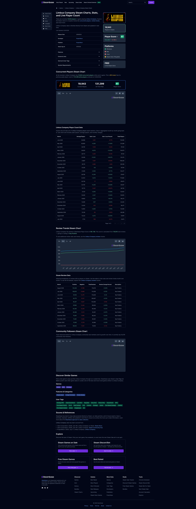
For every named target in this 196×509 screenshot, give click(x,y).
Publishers (110, 492)
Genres (109, 480)
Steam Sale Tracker (128, 480)
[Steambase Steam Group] (45, 487)
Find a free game (72, 467)
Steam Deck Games (96, 495)
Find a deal (72, 451)
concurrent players (85, 21)
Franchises (110, 495)
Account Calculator (144, 492)
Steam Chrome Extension (90, 2)
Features (60, 52)
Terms (91, 505)
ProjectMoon (79, 38)
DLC (75, 483)
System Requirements (64, 65)
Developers (110, 489)
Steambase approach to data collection (76, 419)
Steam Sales (79, 2)
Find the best (107, 467)
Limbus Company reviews (92, 236)
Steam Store (98, 426)
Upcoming (71, 2)
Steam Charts (78, 492)
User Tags (109, 486)
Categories (110, 483)
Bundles (76, 489)
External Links (62, 56)
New (66, 2)
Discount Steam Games (129, 483)
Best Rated (94, 480)
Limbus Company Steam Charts (84, 8)
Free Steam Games (128, 486)
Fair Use (97, 505)
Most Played (59, 2)
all (70, 93)
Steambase (44, 480)
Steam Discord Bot (144, 483)
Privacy (86, 505)
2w (59, 93)
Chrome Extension (144, 480)
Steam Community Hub (96, 427)
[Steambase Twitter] (47, 487)
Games (61, 8)
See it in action (107, 451)
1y (66, 93)
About (102, 505)
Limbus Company (69, 8)
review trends (96, 21)
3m (63, 93)
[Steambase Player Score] (117, 37)
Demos (76, 486)
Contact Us (109, 505)
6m (63, 241)
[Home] (56, 8)
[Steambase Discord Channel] (42, 487)
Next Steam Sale (144, 489)
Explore (151, 2)
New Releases (95, 489)
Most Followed (95, 486)
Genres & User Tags (63, 61)
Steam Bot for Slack (145, 486)
